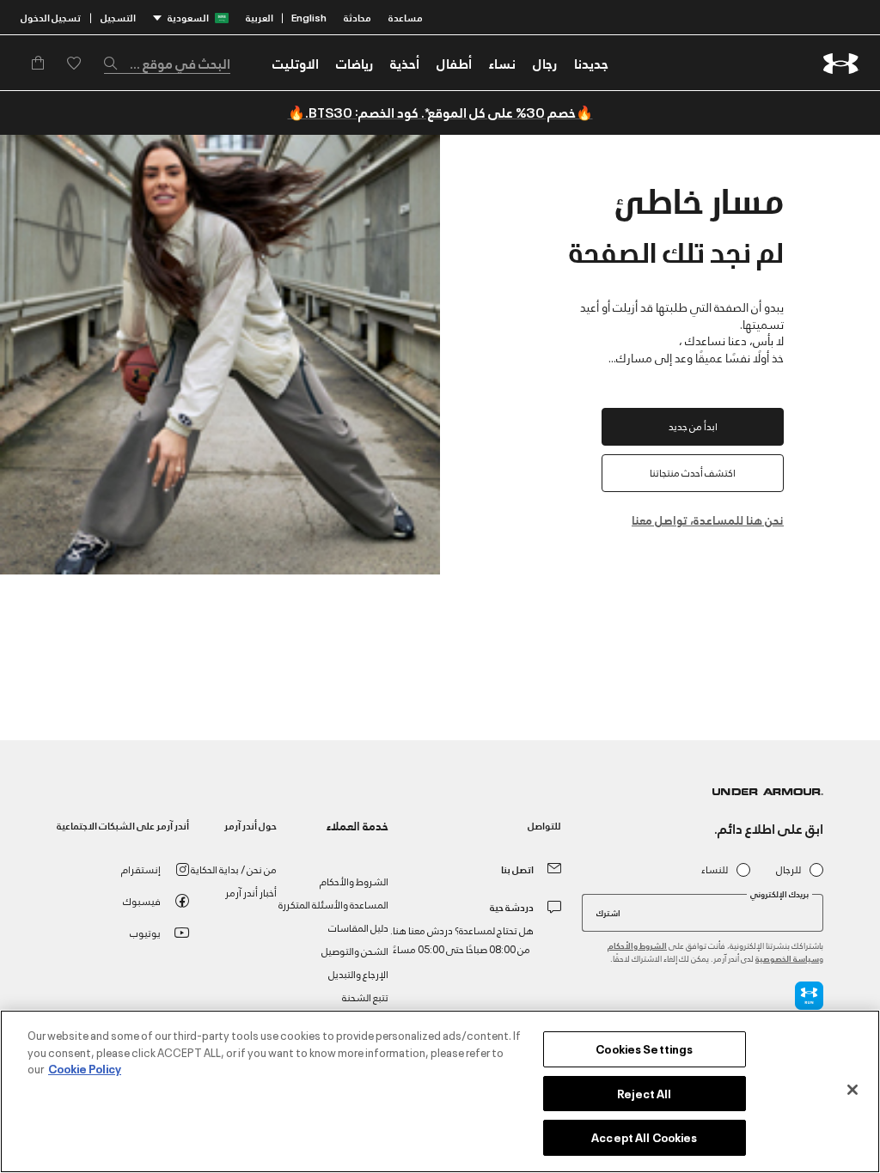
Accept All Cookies (644, 1137)
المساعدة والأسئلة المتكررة (333, 903)
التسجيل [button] (118, 16)
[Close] (852, 1090)
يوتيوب (145, 932)
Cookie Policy (84, 1068)
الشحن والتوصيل (354, 950)
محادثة (357, 16)
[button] (544, 62)
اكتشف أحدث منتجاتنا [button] (693, 472)
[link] (591, 62)
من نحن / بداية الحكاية (234, 868)
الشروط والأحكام (637, 945)
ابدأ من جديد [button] (693, 425)
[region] (440, 1091)
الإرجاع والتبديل (358, 973)
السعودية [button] (188, 16)
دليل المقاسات (358, 927)
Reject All (644, 1093)
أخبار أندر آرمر (251, 891)
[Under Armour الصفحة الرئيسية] (840, 63)
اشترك (608, 912)
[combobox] (167, 63)
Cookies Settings (644, 1048)
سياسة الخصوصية (787, 957)
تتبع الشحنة (365, 996)
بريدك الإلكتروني (779, 894)
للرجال (788, 869)
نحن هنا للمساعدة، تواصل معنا (708, 519)
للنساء (714, 869)
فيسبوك (142, 900)
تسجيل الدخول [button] (51, 16)
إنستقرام (141, 868)
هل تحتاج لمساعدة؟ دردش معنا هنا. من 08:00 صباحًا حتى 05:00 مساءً (462, 939)
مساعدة (405, 16)
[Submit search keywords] (115, 63)
